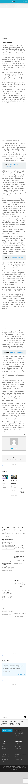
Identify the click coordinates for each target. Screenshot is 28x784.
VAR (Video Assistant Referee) (4, 482)
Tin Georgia (12, 721)
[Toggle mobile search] (23, 1)
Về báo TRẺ (5, 759)
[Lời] (7, 605)
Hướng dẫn (18, 738)
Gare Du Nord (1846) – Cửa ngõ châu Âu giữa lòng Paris (14, 483)
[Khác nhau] (19, 606)
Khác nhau (16, 612)
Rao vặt (17, 743)
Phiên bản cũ (18, 759)
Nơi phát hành (5, 756)
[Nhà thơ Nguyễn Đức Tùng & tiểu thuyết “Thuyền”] (7, 558)
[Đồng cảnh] (19, 576)
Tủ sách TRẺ (18, 756)
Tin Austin (17, 723)
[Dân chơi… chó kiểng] (19, 542)
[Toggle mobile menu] (26, 1)
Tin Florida (4, 721)
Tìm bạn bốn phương (20, 754)
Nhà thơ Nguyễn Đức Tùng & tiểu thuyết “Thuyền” (7, 563)
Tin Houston (20, 721)
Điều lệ (17, 735)
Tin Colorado (4, 725)
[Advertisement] (14, 23)
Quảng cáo (18, 746)
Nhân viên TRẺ (6, 754)
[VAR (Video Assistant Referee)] (5, 475)
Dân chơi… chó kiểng (19, 545)
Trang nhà (8, 730)
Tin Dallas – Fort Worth (7, 723)
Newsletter (4, 748)
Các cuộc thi (18, 748)
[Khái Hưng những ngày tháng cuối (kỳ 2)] (7, 581)
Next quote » (21, 674)
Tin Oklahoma (13, 725)
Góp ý (3, 746)
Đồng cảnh (16, 580)
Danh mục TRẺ (19, 733)
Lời (3, 608)
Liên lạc (4, 761)
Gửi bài (4, 743)
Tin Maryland (22, 725)
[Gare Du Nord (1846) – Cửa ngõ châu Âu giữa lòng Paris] (14, 475)
